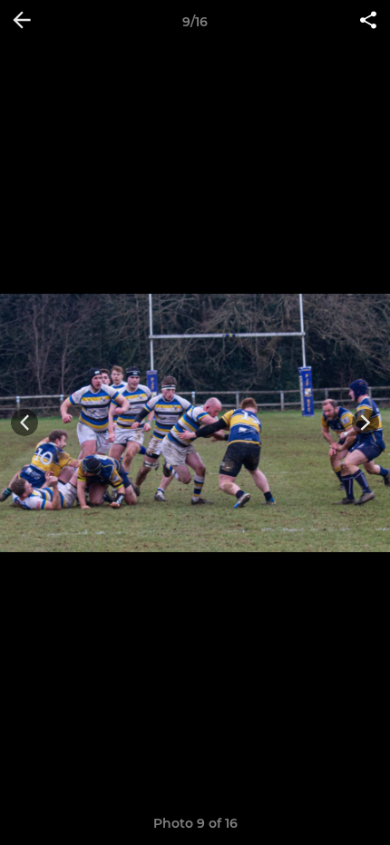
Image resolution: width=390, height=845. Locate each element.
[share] (368, 21)
